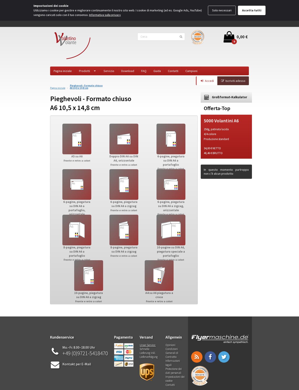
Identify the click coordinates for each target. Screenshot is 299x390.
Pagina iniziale (63, 71)
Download (127, 71)
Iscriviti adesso (235, 81)
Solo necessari (222, 10)
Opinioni (170, 345)
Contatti (173, 71)
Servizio (109, 71)
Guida (157, 71)
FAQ (143, 71)
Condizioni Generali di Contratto (171, 353)
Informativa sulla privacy (105, 15)
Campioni (191, 71)
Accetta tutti (251, 10)
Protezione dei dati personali (173, 371)
